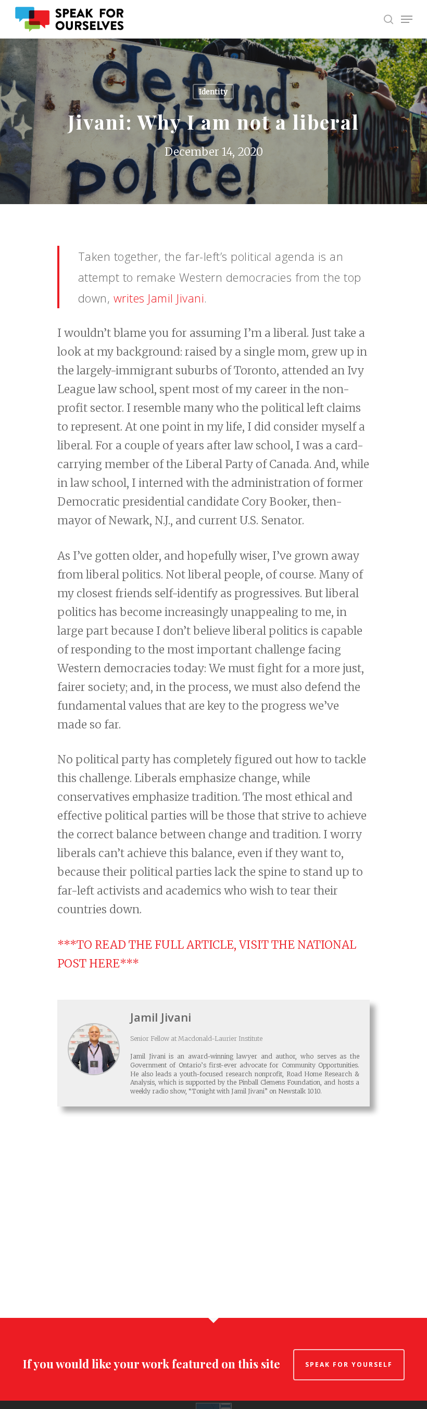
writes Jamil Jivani (159, 298)
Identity (213, 91)
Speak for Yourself (349, 1364)
